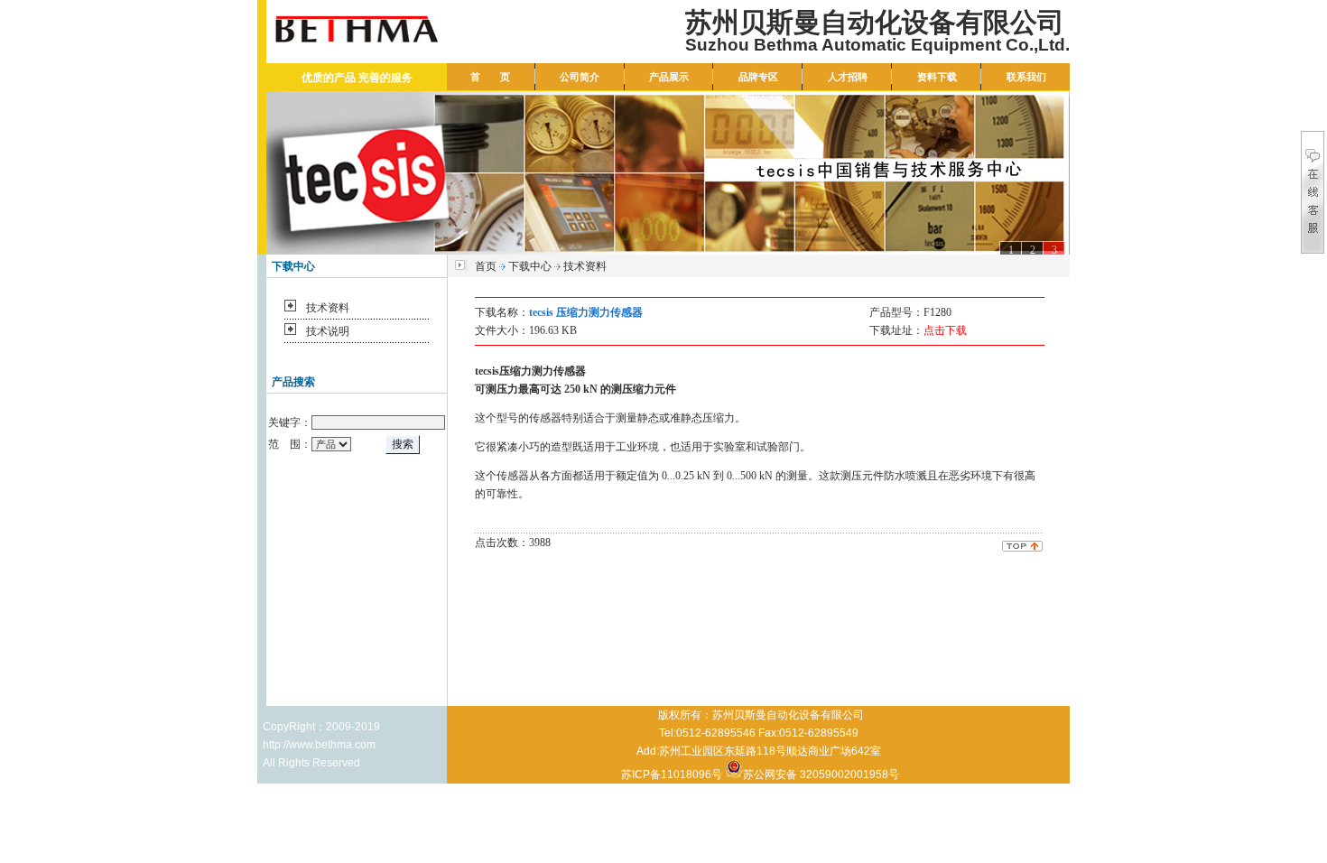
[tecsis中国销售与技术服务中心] (668, 173)
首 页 (490, 76)
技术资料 (327, 308)
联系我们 (1026, 76)
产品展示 (669, 76)
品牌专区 (758, 76)
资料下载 (937, 76)
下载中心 (530, 266)
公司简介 (579, 76)
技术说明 (327, 331)
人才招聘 (848, 76)
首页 (485, 266)
